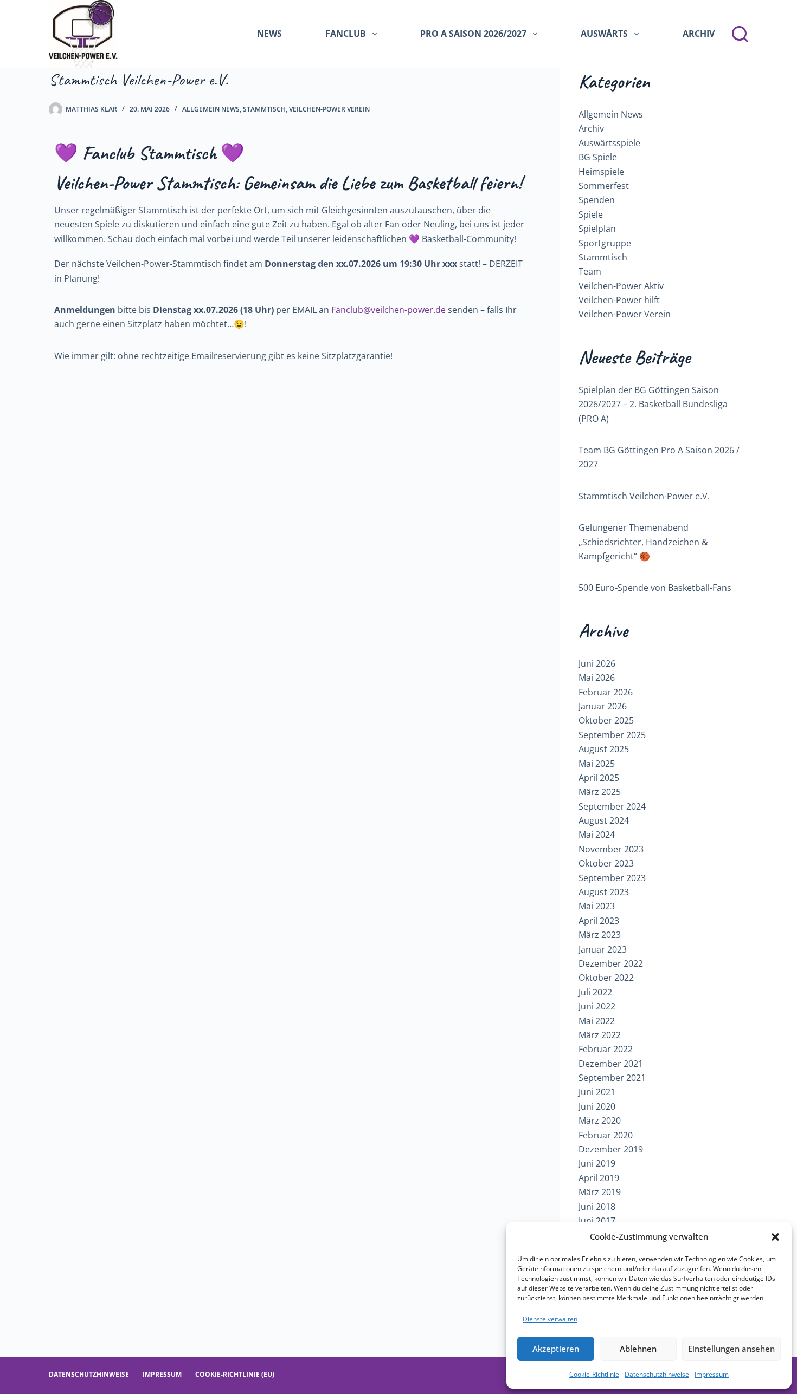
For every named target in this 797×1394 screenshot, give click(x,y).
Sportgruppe (605, 243)
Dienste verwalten (550, 1319)
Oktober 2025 (606, 720)
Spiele (591, 214)
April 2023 (599, 921)
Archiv (699, 34)
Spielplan (597, 228)
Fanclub (345, 34)
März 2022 (600, 1035)
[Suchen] (740, 34)
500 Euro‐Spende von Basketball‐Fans (655, 588)
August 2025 (604, 749)
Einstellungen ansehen (731, 1348)
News (269, 34)
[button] (775, 1237)
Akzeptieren (555, 1348)
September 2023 (612, 878)
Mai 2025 (597, 764)
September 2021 (612, 1078)
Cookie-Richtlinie (594, 1374)
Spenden (597, 200)
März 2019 (600, 1192)
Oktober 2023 (606, 863)
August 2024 (604, 820)
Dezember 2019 (611, 1149)
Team (590, 271)
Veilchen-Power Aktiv (621, 286)
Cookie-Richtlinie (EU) (234, 1374)
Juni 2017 (597, 1221)
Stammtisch (264, 109)
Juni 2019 (597, 1163)
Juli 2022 (595, 992)
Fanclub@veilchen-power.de (388, 310)
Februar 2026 (606, 692)
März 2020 (600, 1120)
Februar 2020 (606, 1135)
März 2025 (600, 792)
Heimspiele (601, 172)
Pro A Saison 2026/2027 (473, 34)
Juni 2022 (597, 1006)
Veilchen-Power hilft (619, 300)
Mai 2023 (597, 906)
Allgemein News (211, 109)
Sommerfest (604, 186)
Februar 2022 (606, 1049)
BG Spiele (598, 157)
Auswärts (604, 34)
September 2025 (612, 735)
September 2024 (612, 806)
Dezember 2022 (611, 963)
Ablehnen (638, 1348)
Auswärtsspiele (609, 143)
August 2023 (604, 892)
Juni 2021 (597, 1092)
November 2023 (611, 849)
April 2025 (599, 778)
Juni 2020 (597, 1106)
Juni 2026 (597, 663)
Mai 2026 (597, 677)
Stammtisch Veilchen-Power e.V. (644, 496)
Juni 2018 (597, 1207)
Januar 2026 (603, 706)
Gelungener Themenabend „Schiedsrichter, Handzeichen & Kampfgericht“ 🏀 (643, 542)
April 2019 (599, 1178)
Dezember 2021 (611, 1064)
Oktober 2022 (606, 977)
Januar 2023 (603, 949)
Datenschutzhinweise (657, 1374)
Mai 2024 (597, 835)
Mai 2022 (597, 1021)
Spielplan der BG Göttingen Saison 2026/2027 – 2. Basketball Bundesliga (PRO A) (653, 404)
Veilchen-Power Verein (329, 109)
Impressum (712, 1374)
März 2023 (600, 935)
